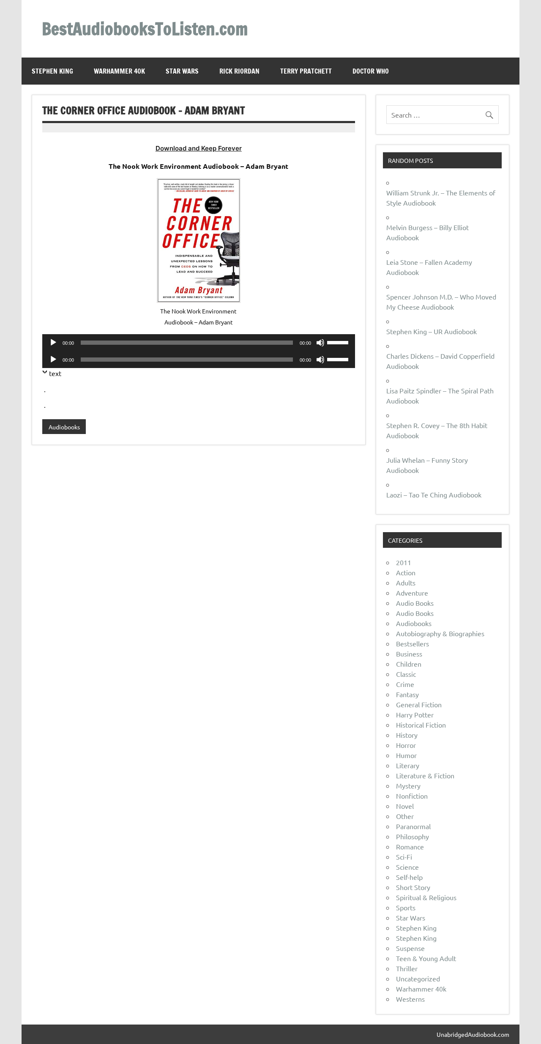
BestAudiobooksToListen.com (145, 28)
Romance (410, 846)
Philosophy (412, 836)
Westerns (410, 999)
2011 (403, 562)
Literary (407, 765)
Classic (406, 674)
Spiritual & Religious (426, 897)
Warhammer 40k (119, 71)
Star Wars (182, 71)
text (55, 373)
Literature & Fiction (425, 775)
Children (408, 663)
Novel (405, 806)
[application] (198, 342)
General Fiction (419, 704)
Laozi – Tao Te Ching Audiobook (433, 494)
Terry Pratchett (306, 71)
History (407, 735)
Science (407, 867)
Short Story (413, 887)
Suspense (410, 948)
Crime (405, 684)
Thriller (407, 968)
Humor (406, 755)
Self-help (409, 877)
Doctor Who (370, 71)
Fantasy (407, 694)
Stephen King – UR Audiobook (431, 331)
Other (405, 816)
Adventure (412, 592)
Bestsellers (412, 643)
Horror (406, 745)
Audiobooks (64, 427)
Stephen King (52, 71)
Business (409, 653)
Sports (405, 907)
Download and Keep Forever (199, 148)
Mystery (408, 785)
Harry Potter (415, 714)
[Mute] (320, 342)
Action (405, 572)
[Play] (53, 342)
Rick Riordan (239, 71)
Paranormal (413, 826)
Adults (405, 582)
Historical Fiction (421, 724)
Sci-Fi (404, 856)
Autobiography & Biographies (440, 633)
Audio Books (415, 603)
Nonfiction (412, 795)
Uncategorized (418, 978)
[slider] (339, 341)
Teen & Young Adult (426, 958)
